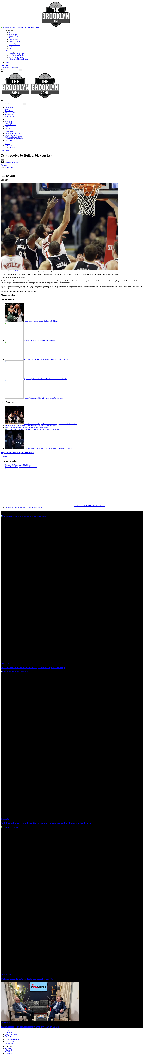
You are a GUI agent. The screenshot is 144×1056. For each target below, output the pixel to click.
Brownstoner (13, 38)
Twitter (8, 1052)
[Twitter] (3, 66)
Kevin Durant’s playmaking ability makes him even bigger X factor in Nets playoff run (50, 424)
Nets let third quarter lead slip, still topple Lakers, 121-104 (46, 359)
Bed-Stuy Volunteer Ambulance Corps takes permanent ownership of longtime (47, 823)
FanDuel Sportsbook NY (16, 55)
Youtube (9, 1053)
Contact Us (8, 62)
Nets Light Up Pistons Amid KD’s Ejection (18, 465)
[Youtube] (7, 66)
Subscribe (4, 456)
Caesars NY (12, 61)
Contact (8, 1048)
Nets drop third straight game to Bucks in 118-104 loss (41, 321)
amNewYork (5, 663)
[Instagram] (4, 66)
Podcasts (7, 50)
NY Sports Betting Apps (16, 54)
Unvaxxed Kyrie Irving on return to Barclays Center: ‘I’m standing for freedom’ (48, 448)
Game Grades (5, 151)
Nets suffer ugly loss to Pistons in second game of (43, 398)
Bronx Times (13, 34)
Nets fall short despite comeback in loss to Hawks (39, 340)
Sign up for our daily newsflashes (17, 452)
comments (4, 165)
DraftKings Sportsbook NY (17, 57)
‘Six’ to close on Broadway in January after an (33, 667)
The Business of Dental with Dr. (30, 1026)
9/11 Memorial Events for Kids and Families (27, 979)
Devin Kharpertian (12, 162)
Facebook (9, 1050)
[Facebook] (1, 66)
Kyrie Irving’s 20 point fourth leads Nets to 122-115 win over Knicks (45, 379)
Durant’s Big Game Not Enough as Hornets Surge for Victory (24, 507)
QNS (10, 46)
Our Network (9, 107)
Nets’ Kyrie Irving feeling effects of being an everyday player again (35, 425)
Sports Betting (9, 131)
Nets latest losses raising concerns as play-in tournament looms (29, 427)
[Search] (20, 70)
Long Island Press (14, 41)
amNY (11, 32)
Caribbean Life (13, 39)
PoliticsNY (12, 48)
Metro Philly (12, 43)
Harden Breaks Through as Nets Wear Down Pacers (21, 467)
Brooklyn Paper (13, 36)
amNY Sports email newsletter (22, 271)
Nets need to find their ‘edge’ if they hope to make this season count (34, 429)
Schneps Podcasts (6, 1022)
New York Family (14, 45)
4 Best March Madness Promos (18, 59)
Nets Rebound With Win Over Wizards (89, 506)
